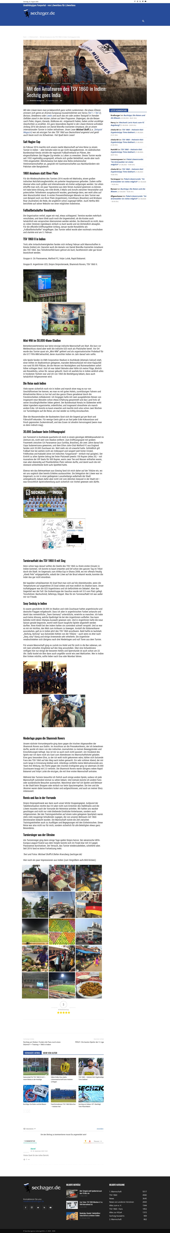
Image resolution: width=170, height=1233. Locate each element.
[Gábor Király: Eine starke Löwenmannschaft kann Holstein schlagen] (63, 1066)
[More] (66, 1028)
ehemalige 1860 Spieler (53, 83)
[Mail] (38, 1207)
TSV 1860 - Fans (84, 83)
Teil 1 (90, 112)
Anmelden (99, 1129)
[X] (140, 1)
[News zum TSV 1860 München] (39, 13)
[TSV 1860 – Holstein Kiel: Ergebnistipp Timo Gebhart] (91, 1066)
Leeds (49, 115)
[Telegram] (61, 1028)
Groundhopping (66, 83)
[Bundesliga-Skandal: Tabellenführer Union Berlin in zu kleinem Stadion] (72, 1216)
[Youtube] (145, 1)
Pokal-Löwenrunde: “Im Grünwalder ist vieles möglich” (127, 162)
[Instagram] (137, 1)
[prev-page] (24, 1111)
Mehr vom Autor (50, 1052)
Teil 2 (97, 112)
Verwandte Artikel (32, 1052)
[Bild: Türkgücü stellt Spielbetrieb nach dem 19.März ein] (72, 1194)
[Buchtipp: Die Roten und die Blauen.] (35, 1093)
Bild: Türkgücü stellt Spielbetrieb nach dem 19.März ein (91, 1192)
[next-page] (28, 1111)
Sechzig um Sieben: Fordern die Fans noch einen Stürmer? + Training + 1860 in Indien (41, 1043)
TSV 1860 (75, 83)
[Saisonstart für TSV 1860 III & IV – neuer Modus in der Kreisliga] (35, 1066)
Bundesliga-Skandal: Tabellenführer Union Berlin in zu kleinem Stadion (90, 1214)
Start (24, 37)
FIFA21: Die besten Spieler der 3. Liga (89, 1042)
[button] (143, 21)
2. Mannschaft (33, 37)
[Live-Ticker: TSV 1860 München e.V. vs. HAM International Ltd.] (72, 1205)
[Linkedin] (55, 1028)
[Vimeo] (142, 1)
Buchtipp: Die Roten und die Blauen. (34, 1104)
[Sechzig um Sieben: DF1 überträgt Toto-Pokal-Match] (91, 1093)
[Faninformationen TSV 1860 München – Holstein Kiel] (63, 1093)
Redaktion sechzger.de (37, 100)
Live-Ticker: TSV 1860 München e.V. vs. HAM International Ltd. (91, 1203)
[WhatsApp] (50, 1028)
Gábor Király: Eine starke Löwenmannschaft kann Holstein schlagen (62, 1079)
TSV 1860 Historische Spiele (98, 83)
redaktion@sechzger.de (33, 1201)
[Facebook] (135, 1)
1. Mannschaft (41, 83)
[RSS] (44, 1207)
